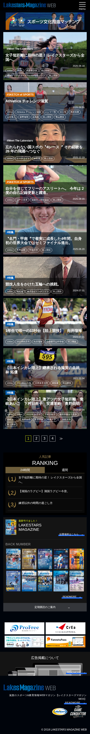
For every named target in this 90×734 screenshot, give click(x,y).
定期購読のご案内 (45, 607)
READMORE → (75, 702)
